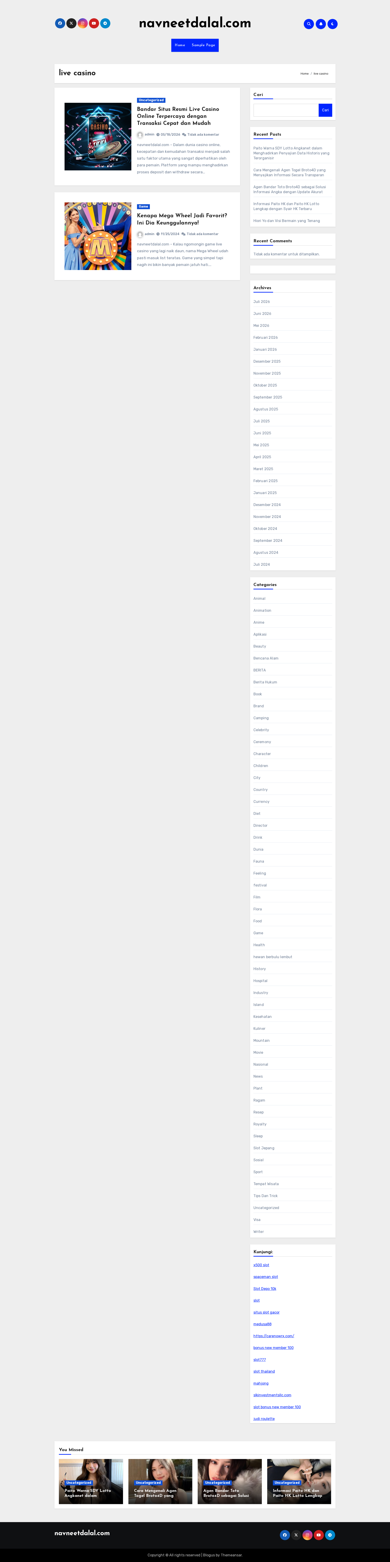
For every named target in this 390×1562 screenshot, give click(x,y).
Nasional (260, 1064)
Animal (259, 598)
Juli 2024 (261, 564)
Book (257, 694)
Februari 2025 (265, 481)
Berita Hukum (265, 682)
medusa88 (262, 1324)
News (258, 1076)
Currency (261, 801)
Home (180, 45)
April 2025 (262, 457)
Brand (258, 706)
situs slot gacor (266, 1312)
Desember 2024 (267, 505)
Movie (258, 1052)
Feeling (259, 873)
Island (258, 1005)
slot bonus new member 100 (277, 1407)
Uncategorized (151, 100)
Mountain (261, 1040)
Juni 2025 (262, 433)
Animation (262, 610)
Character (262, 754)
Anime (259, 622)
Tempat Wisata (266, 1184)
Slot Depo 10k (264, 1289)
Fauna (258, 861)
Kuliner (259, 1028)
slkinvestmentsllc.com (272, 1395)
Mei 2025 (261, 445)
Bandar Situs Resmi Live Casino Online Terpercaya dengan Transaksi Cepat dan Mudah (178, 116)
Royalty (260, 1124)
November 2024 (267, 517)
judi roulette (264, 1419)
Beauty (259, 646)
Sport (258, 1172)
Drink (257, 837)
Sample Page (203, 45)
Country (260, 790)
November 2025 (267, 373)
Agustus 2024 (265, 552)
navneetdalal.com (195, 24)
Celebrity (261, 730)
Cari (258, 95)
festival (260, 885)
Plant (258, 1088)
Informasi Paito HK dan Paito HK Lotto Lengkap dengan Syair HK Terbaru (297, 1496)
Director (260, 825)
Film (257, 897)
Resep (258, 1112)
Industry (260, 993)
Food (257, 921)
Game (143, 206)
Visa (257, 1220)
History (259, 969)
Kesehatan (262, 1017)
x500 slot (261, 1265)
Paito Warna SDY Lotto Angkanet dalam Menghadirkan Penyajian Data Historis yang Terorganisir (291, 153)
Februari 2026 (265, 337)
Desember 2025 (267, 361)
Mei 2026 (261, 325)
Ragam (259, 1100)
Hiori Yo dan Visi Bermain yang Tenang (286, 221)
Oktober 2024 (265, 529)
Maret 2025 (263, 469)
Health (259, 945)
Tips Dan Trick (265, 1196)
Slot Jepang (263, 1148)
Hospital (260, 981)
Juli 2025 (261, 421)
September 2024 (268, 540)
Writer (258, 1232)
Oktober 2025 (265, 385)
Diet (257, 813)
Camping (261, 718)
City (257, 778)
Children (260, 766)
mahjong (261, 1383)
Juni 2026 (262, 313)
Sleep (258, 1136)
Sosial (258, 1160)
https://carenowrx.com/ (273, 1336)
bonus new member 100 (273, 1348)
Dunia (258, 849)
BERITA (259, 670)
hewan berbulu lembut (272, 957)
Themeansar (231, 1555)
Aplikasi (260, 634)
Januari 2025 (265, 493)
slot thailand (264, 1371)
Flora (257, 909)
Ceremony (262, 742)
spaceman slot (265, 1277)
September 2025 (267, 397)
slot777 (259, 1360)
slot (256, 1300)
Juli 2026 (261, 302)
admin (149, 134)
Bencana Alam (266, 658)
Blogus (209, 1555)
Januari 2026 (265, 349)
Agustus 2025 (265, 409)
